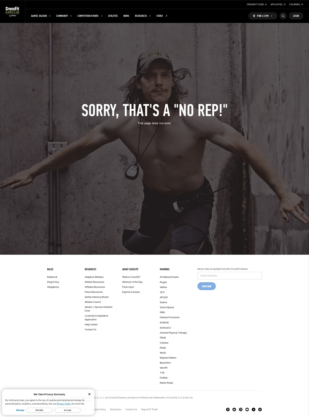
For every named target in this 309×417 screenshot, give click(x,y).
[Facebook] (228, 410)
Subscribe (207, 286)
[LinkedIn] (253, 410)
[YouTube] (247, 410)
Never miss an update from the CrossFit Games (222, 269)
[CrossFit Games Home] (12, 11)
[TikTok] (260, 410)
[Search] (283, 15)
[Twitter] (234, 410)
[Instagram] (240, 410)
